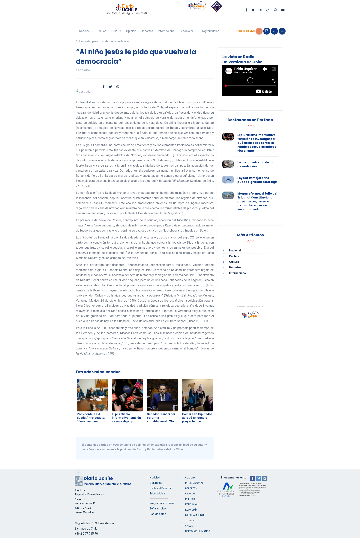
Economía (191, 509)
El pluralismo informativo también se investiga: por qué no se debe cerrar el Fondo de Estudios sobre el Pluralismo (257, 143)
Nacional (235, 250)
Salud (189, 525)
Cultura (116, 31)
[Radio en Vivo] (259, 31)
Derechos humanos (197, 531)
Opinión (131, 31)
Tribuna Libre (157, 493)
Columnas (156, 482)
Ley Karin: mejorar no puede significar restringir (257, 180)
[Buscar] (274, 31)
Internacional (166, 31)
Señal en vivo (158, 508)
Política (101, 31)
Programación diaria (162, 503)
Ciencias (190, 493)
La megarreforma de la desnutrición (255, 164)
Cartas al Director (160, 488)
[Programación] (266, 31)
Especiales (187, 31)
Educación (192, 504)
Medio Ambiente (195, 515)
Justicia (190, 520)
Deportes (147, 31)
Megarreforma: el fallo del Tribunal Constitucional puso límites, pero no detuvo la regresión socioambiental (257, 201)
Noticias (84, 31)
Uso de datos (158, 514)
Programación (210, 31)
